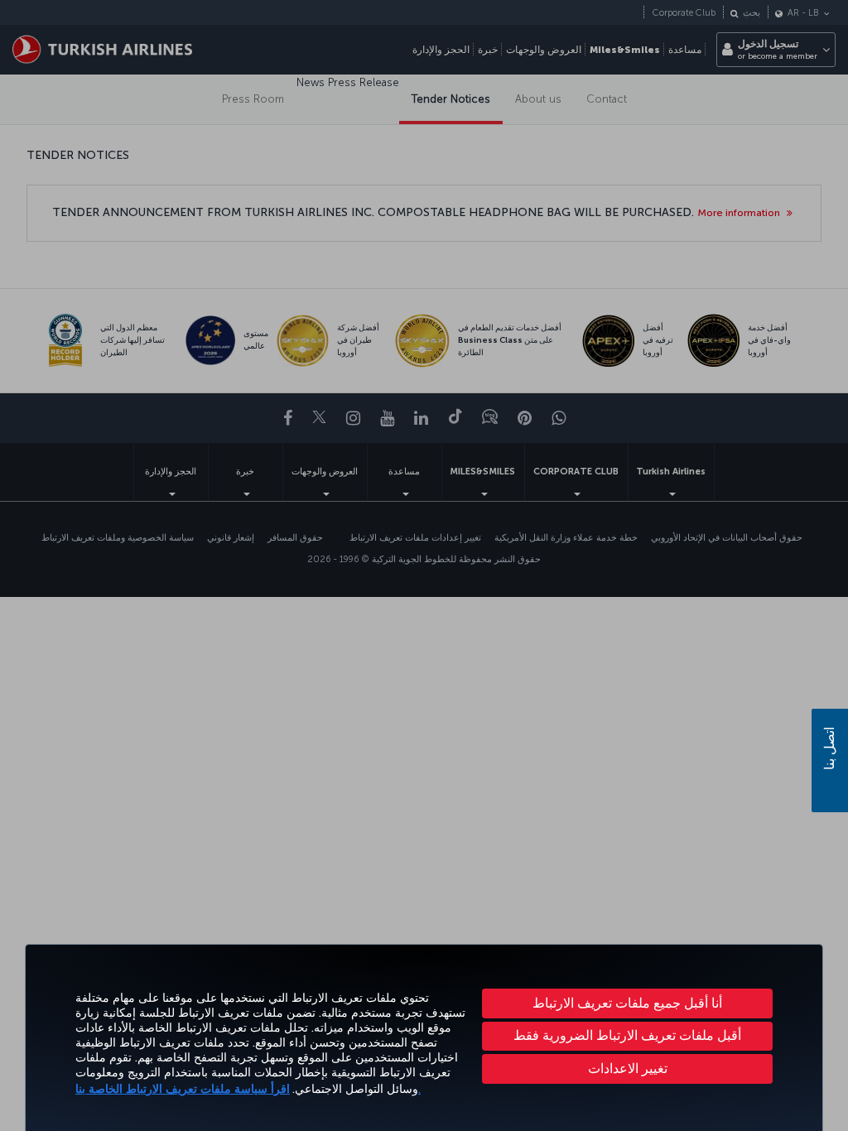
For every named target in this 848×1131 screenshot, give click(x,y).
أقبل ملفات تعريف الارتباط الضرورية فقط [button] (627, 1035)
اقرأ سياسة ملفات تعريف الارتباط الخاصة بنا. (248, 1089)
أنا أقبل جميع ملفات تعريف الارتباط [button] (627, 1003)
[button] (627, 1069)
